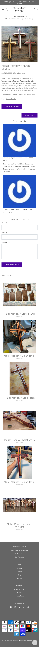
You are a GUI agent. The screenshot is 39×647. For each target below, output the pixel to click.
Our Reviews (19, 557)
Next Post (29, 115)
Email (4, 233)
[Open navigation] (2, 9)
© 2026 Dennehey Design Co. (10, 640)
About (19, 572)
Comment (6, 242)
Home (19, 568)
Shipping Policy (19, 589)
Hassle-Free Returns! (19, 554)
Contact (19, 578)
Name (4, 223)
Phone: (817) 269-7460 (19, 551)
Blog (19, 575)
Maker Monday (11, 99)
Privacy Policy (19, 596)
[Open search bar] (7, 9)
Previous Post (11, 106)
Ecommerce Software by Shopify (28, 640)
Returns (19, 593)
